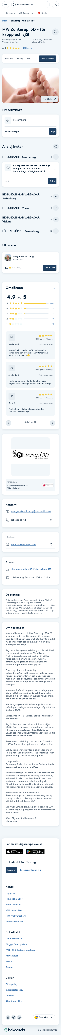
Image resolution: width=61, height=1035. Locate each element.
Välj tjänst (50, 267)
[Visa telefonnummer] (51, 520)
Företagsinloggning (30, 870)
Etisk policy (11, 984)
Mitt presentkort (14, 910)
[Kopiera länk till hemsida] (51, 544)
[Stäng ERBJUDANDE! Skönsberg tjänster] (56, 157)
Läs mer (11, 870)
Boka (52, 181)
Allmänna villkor (14, 1001)
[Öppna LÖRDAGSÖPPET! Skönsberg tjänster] (56, 231)
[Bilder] (30, 456)
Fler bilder (47, 99)
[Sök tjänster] (56, 146)
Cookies (10, 995)
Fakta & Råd (12, 955)
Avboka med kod (15, 921)
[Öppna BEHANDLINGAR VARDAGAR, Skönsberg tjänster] (56, 196)
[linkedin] (13, 1017)
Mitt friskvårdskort (16, 916)
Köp (53, 131)
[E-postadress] (31, 511)
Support (10, 967)
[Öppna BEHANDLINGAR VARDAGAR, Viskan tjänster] (56, 219)
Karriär (9, 961)
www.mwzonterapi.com (23, 544)
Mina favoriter (13, 904)
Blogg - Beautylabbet (17, 944)
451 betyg (27, 48)
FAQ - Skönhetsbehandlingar (21, 950)
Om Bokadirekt (14, 938)
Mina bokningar (14, 898)
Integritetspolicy (14, 989)
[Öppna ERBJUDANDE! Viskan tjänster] (56, 208)
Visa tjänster (47, 58)
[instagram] (8, 1017)
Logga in (10, 893)
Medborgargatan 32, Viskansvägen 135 (31, 569)
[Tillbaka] (5, 4)
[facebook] (19, 1017)
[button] (30, 126)
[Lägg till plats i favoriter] (55, 31)
